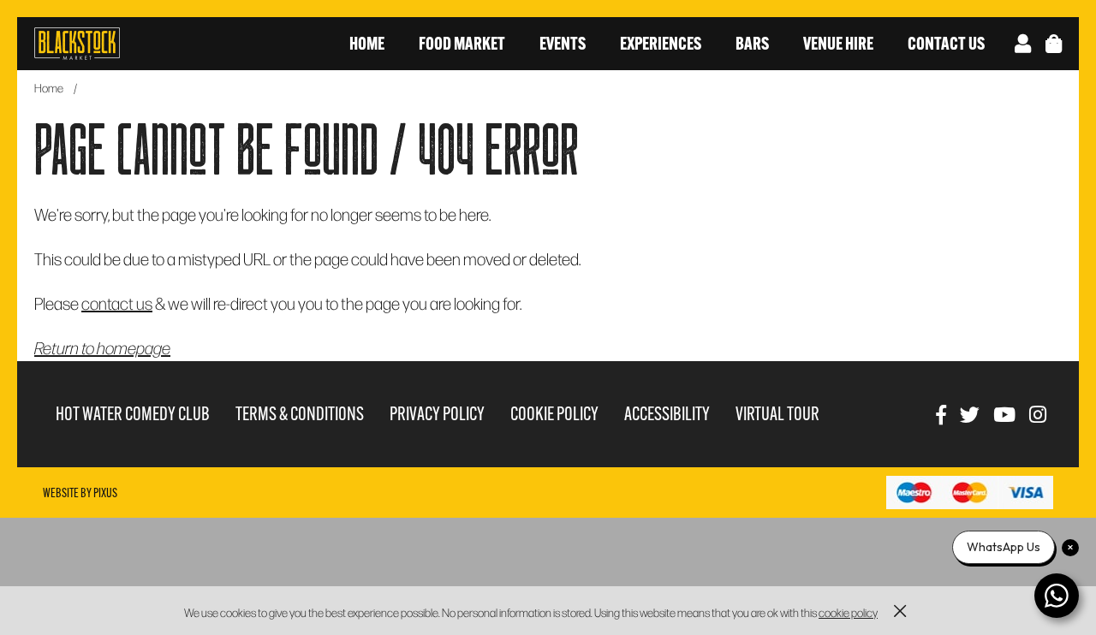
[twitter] (970, 414)
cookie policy (848, 612)
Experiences (660, 43)
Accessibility (667, 413)
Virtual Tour (777, 413)
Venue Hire (838, 43)
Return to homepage (102, 347)
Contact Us (946, 43)
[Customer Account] (1023, 43)
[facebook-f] (941, 414)
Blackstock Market (77, 43)
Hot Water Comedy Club (133, 413)
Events (562, 43)
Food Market (462, 43)
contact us (116, 303)
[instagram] (1037, 414)
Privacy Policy (437, 413)
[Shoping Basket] (1053, 43)
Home (366, 43)
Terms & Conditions (299, 413)
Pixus (105, 493)
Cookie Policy (554, 413)
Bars (752, 43)
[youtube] (1004, 414)
